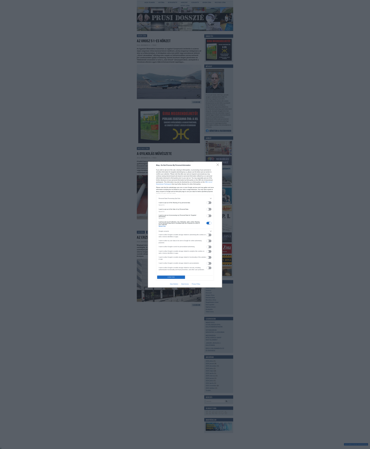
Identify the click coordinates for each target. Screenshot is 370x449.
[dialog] (185, 225)
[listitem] (185, 198)
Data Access (185, 284)
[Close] (218, 165)
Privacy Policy (196, 284)
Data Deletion (174, 284)
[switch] (208, 202)
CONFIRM (171, 277)
